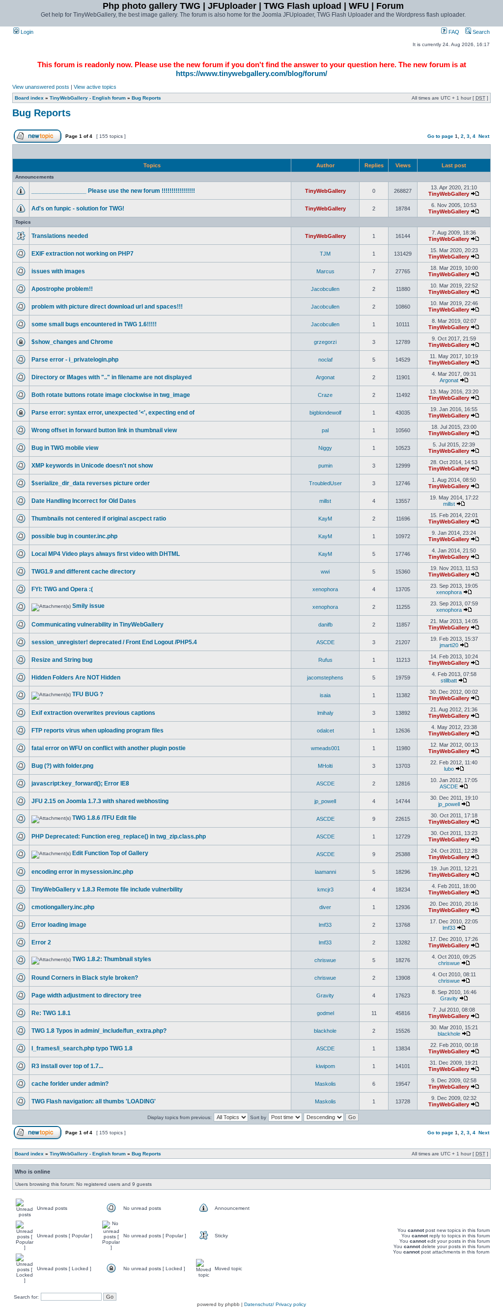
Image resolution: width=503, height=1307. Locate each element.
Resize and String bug (61, 659)
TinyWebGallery (325, 191)
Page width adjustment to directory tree (86, 995)
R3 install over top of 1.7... (67, 1066)
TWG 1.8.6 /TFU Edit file (104, 817)
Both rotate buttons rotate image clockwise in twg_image (110, 395)
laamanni (325, 872)
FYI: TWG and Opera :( (62, 589)
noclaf (325, 360)
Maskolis (325, 1084)
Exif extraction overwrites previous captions (93, 712)
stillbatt (449, 680)
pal (325, 430)
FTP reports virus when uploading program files (97, 730)
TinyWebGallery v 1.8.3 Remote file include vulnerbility (107, 889)
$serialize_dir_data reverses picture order (90, 483)
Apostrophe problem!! (62, 289)
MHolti (325, 766)
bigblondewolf (325, 413)
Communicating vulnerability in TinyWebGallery (97, 624)
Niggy (325, 448)
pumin (325, 466)
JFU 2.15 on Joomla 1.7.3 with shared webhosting (99, 801)
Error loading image (58, 924)
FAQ (453, 32)
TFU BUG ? (87, 694)
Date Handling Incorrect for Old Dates (83, 500)
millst (325, 501)
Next (483, 136)
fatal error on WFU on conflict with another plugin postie (108, 748)
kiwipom (325, 1066)
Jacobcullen (325, 289)
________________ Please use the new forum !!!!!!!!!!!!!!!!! (113, 190)
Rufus (325, 660)
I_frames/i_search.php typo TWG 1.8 (82, 1048)
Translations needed (59, 236)
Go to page (440, 136)
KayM (325, 519)
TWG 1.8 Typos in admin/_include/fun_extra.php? (99, 1030)
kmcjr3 (325, 889)
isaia (325, 695)
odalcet (325, 730)
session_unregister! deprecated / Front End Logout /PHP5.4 (114, 642)
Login (26, 32)
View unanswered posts (40, 87)
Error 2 (41, 942)
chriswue (325, 960)
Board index (29, 98)
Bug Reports (146, 98)
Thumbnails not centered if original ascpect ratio (98, 518)
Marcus (325, 271)
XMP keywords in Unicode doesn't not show (92, 465)
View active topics (95, 87)
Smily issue (88, 605)
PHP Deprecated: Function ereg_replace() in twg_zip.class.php (118, 836)
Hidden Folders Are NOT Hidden (75, 677)
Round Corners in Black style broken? (84, 977)
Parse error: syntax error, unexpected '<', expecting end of (113, 412)
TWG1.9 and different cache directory (83, 571)
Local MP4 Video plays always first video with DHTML (105, 553)
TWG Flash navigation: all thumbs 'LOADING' (93, 1101)
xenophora (325, 589)
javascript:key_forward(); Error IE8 (80, 783)
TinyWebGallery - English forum (88, 98)
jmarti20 (449, 645)
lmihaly (325, 713)
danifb (325, 624)
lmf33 (325, 925)
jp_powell (325, 801)
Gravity (325, 995)
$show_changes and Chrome (72, 342)
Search (480, 32)
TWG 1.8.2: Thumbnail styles (111, 959)
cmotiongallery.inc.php (62, 907)
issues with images (58, 271)
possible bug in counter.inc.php (74, 536)
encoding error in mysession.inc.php (82, 871)
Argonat (325, 377)
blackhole (325, 1031)
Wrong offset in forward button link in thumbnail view (104, 430)
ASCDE (325, 642)
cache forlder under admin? (70, 1083)
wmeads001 (325, 748)
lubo (449, 769)
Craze (325, 395)
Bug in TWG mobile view (64, 447)
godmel (325, 1013)
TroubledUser (325, 483)
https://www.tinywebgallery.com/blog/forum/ (251, 73)
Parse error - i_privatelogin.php (74, 359)
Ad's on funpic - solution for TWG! (77, 208)
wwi (325, 572)
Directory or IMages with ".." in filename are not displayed (111, 377)
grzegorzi (325, 342)
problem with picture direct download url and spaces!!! (107, 306)
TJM (325, 254)
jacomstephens (325, 677)
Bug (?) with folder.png (62, 765)
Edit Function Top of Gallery (110, 853)
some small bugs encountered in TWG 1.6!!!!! (94, 324)
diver (325, 907)
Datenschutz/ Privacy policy (275, 1304)
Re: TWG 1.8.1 (51, 1013)
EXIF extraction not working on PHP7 (82, 253)
